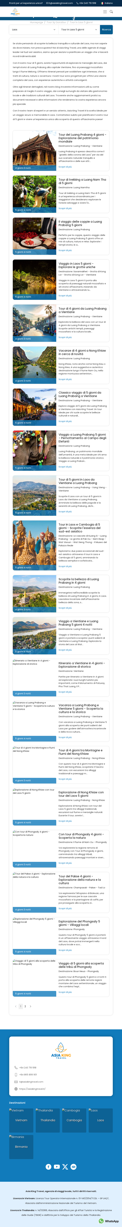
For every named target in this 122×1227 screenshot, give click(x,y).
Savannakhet (80, 271)
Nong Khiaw (98, 758)
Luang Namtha (81, 187)
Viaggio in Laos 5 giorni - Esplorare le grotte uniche (77, 265)
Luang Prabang (81, 145)
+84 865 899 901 (28, 1074)
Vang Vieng (98, 487)
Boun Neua (79, 971)
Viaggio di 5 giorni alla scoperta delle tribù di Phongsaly (81, 965)
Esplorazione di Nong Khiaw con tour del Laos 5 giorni (81, 794)
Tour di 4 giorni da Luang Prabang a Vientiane (83, 310)
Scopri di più (65, 166)
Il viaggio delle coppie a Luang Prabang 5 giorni (80, 223)
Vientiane (97, 145)
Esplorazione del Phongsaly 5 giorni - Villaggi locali (79, 923)
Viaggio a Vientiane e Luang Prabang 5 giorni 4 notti (78, 623)
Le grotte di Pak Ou (80, 538)
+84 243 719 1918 (87, 3)
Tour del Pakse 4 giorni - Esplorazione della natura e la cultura (80, 879)
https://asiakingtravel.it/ (32, 1088)
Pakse (92, 887)
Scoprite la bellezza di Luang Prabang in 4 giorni (79, 581)
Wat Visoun (65, 542)
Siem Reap (98, 538)
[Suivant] (30, 1006)
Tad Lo (101, 887)
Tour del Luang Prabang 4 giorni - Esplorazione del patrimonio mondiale (82, 138)
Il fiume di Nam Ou (83, 842)
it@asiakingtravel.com (61, 3)
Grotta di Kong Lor (74, 274)
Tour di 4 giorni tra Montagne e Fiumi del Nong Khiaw (81, 752)
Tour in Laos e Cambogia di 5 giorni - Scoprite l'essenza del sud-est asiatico (80, 528)
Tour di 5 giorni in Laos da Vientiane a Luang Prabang (78, 481)
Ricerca (106, 29)
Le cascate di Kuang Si (85, 535)
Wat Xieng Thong (82, 542)
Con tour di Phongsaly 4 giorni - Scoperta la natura (81, 836)
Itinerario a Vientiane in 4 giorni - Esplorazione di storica (82, 665)
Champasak (80, 887)
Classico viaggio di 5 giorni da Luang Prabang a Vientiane (80, 394)
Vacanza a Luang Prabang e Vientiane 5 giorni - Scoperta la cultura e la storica (81, 708)
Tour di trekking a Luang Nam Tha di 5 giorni (82, 181)
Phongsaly (101, 842)
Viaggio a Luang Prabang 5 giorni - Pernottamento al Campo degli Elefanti (82, 438)
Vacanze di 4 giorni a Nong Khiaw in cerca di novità (82, 352)
